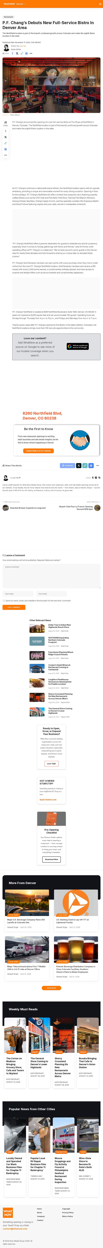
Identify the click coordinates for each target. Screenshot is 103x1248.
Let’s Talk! (51, 764)
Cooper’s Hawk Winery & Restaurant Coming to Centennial (59, 667)
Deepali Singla (12, 927)
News (10, 1152)
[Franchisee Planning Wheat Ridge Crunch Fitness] (37, 655)
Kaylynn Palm (65, 702)
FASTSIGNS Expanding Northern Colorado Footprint (58, 640)
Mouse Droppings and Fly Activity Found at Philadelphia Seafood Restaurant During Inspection (62, 1170)
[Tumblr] (93, 478)
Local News (13, 915)
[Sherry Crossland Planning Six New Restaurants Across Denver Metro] (37, 697)
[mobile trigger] (101, 4)
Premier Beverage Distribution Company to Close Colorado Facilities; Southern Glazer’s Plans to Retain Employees (75, 969)
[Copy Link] (22, 53)
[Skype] (99, 478)
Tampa (83, 1152)
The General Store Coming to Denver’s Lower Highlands (60, 710)
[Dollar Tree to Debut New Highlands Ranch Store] (37, 628)
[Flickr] (96, 478)
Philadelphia (61, 1152)
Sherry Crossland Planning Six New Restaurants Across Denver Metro (60, 696)
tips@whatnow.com (48, 800)
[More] (31, 53)
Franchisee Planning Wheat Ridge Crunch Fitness (60, 653)
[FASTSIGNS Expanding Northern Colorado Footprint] (37, 641)
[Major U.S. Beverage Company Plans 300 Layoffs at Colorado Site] (27, 903)
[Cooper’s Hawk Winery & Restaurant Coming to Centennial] (37, 668)
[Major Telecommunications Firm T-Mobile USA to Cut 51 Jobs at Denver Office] (27, 949)
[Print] (26, 53)
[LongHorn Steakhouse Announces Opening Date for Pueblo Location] (37, 682)
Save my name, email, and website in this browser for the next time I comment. (38, 601)
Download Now (51, 859)
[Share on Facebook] (12, 53)
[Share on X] (17, 53)
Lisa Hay (22, 46)
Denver (10, 1052)
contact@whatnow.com (15, 1228)
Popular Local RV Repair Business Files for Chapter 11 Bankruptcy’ (38, 1164)
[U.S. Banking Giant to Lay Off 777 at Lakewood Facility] (76, 903)
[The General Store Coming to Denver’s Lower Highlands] (37, 712)
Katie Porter (64, 631)
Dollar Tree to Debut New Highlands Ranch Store (59, 626)
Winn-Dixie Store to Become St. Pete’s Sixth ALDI (85, 1164)
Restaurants (8, 17)
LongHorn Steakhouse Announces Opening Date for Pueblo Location (59, 681)
